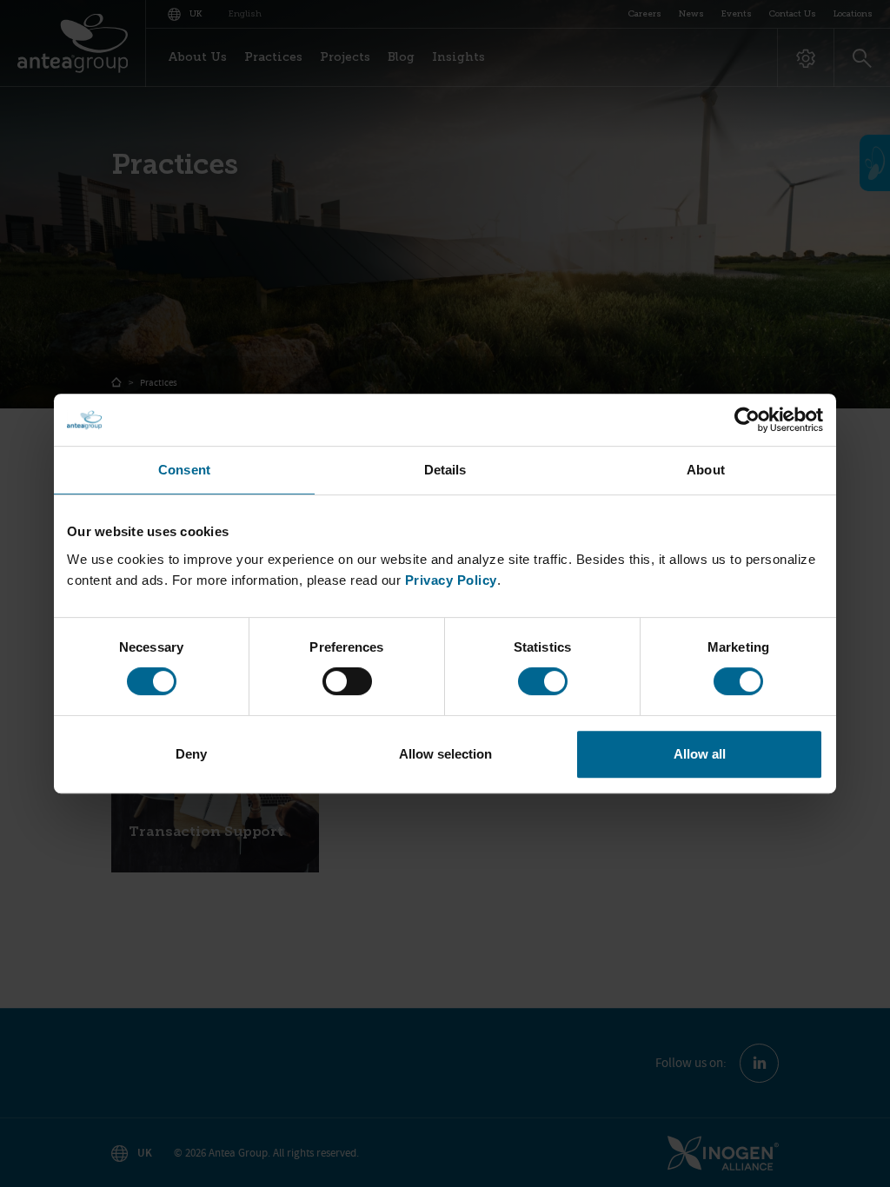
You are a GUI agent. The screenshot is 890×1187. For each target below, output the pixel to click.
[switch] (347, 681)
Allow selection (445, 753)
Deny (191, 753)
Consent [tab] (184, 469)
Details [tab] (445, 469)
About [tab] (706, 469)
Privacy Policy (451, 580)
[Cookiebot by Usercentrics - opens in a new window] (747, 420)
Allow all (700, 753)
